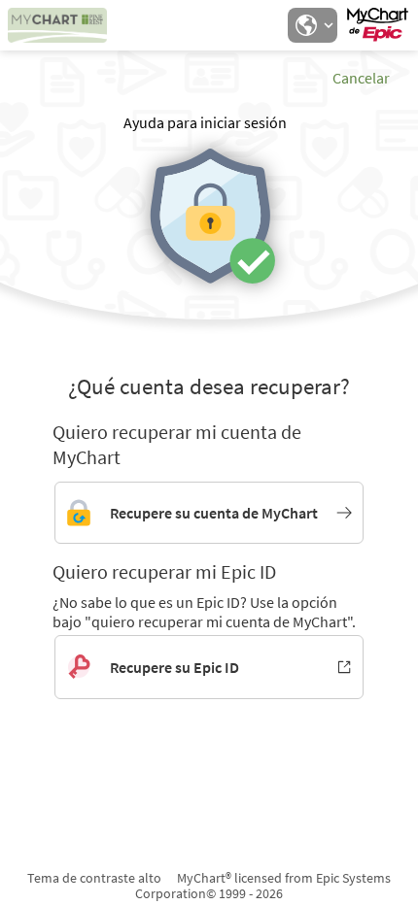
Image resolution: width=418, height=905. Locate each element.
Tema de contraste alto (94, 878)
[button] (312, 25)
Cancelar (361, 77)
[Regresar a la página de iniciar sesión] (67, 25)
